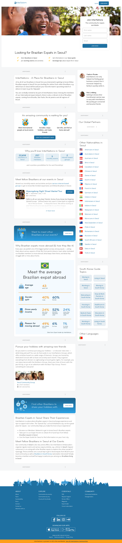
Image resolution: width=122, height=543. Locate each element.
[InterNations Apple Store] (54, 529)
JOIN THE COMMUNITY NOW (45, 137)
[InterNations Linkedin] (59, 519)
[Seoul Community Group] (31, 379)
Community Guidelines (91, 494)
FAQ (63, 494)
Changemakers (89, 496)
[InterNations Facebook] (54, 519)
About (17, 494)
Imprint (51, 537)
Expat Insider (65, 504)
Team (16, 496)
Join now (94, 46)
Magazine (64, 501)
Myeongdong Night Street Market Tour (44, 191)
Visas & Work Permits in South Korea (99, 296)
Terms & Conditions (59, 537)
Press (16, 501)
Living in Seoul (99, 278)
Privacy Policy (69, 537)
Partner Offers (66, 499)
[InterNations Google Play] (68, 529)
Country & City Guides (45, 499)
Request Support (66, 496)
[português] (81, 338)
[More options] (65, 71)
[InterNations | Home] (19, 3)
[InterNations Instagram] (63, 519)
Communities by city (44, 496)
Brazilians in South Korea (43, 454)
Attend (70, 192)
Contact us (18, 506)
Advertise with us (20, 508)
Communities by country (45, 494)
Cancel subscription (67, 506)
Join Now (103, 3)
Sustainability (19, 499)
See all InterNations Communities (77, 541)
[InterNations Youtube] (68, 519)
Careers (17, 504)
